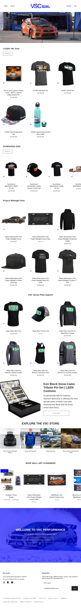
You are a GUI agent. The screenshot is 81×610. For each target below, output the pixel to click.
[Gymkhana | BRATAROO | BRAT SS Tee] (11, 169)
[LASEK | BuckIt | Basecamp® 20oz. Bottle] (40, 114)
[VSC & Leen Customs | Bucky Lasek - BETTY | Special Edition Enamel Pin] (13, 73)
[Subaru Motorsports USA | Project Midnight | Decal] (13, 219)
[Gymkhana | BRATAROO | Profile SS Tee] (56, 169)
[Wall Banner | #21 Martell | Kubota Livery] (56, 480)
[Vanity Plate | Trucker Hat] (40, 313)
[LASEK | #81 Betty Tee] (40, 73)
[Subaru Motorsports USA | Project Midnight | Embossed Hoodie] (67, 219)
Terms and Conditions (10, 601)
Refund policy (38, 601)
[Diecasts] (50, 438)
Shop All (8, 151)
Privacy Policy (53, 598)
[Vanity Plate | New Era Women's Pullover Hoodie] (13, 353)
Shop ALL (8, 53)
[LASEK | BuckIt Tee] (67, 73)
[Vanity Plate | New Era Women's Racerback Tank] (40, 353)
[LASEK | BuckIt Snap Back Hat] (13, 114)
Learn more (56, 413)
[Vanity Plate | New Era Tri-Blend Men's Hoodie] (67, 313)
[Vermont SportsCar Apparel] (30, 438)
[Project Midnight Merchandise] (10, 438)
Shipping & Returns (29, 598)
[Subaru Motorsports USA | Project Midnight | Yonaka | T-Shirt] (67, 261)
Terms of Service (26, 601)
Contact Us (42, 598)
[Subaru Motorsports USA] (71, 438)
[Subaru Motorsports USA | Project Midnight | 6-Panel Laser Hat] (13, 261)
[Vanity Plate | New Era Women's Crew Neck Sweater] (67, 353)
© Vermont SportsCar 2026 (12, 598)
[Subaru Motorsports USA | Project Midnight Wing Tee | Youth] (40, 261)
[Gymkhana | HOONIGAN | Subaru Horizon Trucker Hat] (34, 169)
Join (74, 588)
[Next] (74, 169)
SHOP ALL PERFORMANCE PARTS (40, 540)
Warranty (64, 598)
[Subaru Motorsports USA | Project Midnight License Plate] (40, 219)
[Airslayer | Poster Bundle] (11, 480)
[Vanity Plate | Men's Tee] (13, 313)
